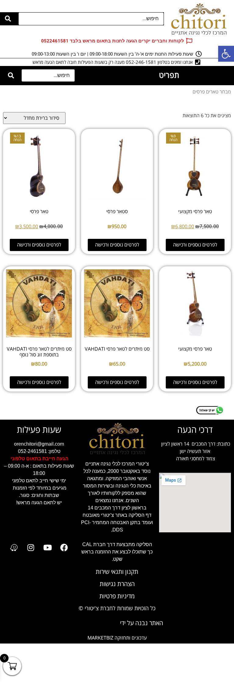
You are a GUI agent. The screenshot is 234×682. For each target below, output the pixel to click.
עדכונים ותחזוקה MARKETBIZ (117, 638)
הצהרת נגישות (117, 584)
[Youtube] (47, 547)
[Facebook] (64, 547)
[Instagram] (30, 547)
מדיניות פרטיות (117, 596)
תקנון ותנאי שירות (117, 572)
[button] (226, 54)
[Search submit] (8, 19)
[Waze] (14, 547)
